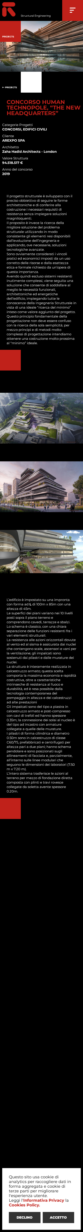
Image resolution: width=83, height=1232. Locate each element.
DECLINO (25, 1217)
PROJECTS (10, 87)
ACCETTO (58, 1217)
